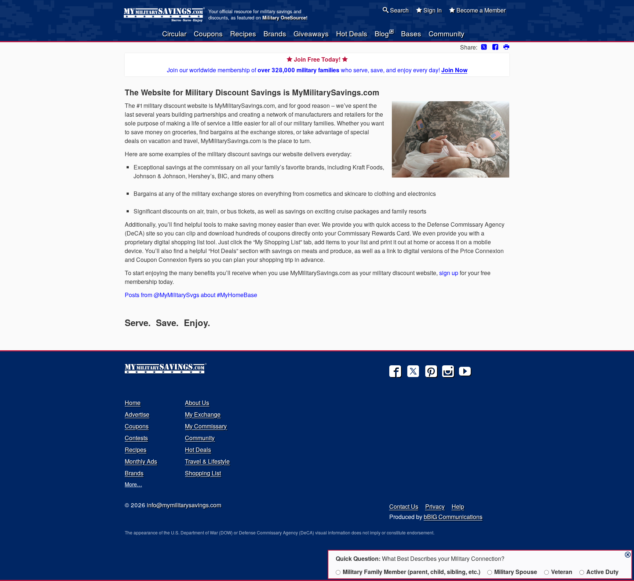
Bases (411, 33)
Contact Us (403, 506)
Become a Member (480, 10)
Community (446, 33)
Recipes (243, 33)
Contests (136, 438)
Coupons (208, 33)
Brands (274, 33)
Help (458, 506)
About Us (197, 402)
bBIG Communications (453, 516)
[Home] (165, 14)
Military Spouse (515, 571)
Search (399, 10)
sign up (448, 272)
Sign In (432, 10)
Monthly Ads (141, 461)
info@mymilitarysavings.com (184, 505)
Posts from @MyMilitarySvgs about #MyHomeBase (191, 294)
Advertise (137, 414)
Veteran (561, 571)
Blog (382, 33)
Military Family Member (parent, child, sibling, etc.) (411, 571)
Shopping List (203, 473)
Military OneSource (284, 17)
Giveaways (311, 33)
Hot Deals (351, 33)
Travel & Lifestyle (207, 461)
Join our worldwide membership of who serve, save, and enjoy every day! (317, 64)
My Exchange (203, 414)
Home (133, 402)
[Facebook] (395, 371)
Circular (174, 33)
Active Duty (602, 571)
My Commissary (206, 426)
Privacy (435, 506)
